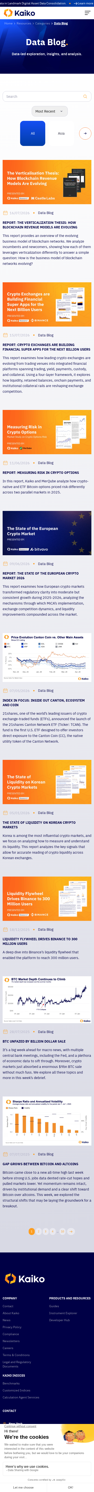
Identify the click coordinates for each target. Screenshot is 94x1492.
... (58, 1231)
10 (62, 1231)
